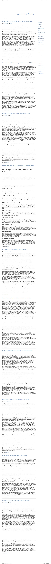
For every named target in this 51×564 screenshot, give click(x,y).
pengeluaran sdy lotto (41, 67)
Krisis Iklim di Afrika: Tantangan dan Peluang (14, 455)
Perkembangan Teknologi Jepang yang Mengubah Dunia (18, 165)
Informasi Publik (25, 14)
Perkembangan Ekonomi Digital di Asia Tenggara (15, 500)
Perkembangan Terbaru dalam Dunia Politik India (16, 113)
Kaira (7, 563)
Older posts (4, 556)
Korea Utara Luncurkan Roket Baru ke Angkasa (15, 249)
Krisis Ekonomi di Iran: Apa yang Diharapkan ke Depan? (17, 21)
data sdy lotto (40, 59)
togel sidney (40, 71)
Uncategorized (7, 59)
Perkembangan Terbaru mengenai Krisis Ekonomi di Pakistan (19, 63)
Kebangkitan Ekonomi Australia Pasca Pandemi (15, 399)
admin (11, 23)
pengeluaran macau (41, 69)
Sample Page (5, 17)
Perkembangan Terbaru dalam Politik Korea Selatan (16, 298)
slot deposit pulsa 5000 (41, 32)
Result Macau (40, 22)
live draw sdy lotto (40, 73)
